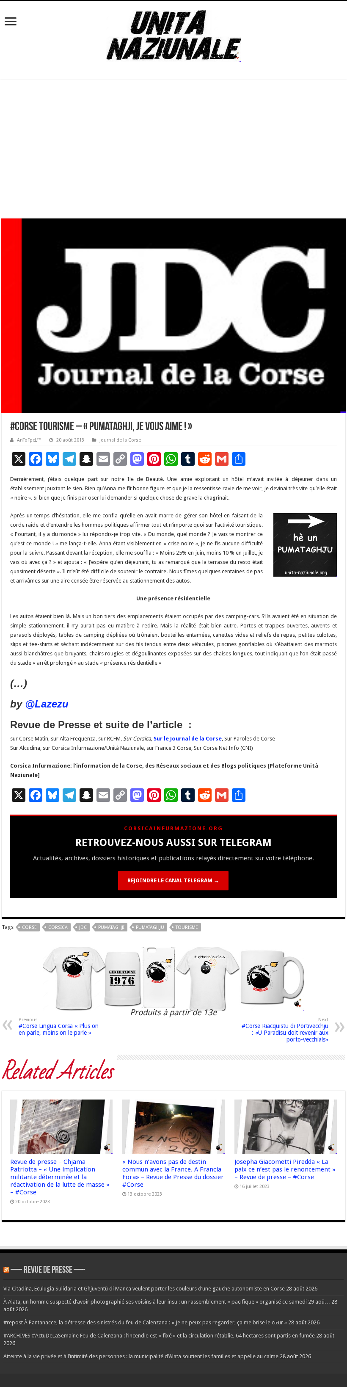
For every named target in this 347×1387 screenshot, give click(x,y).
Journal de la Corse (120, 440)
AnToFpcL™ (29, 440)
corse (29, 927)
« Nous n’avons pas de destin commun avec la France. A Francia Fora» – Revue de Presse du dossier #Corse (173, 1173)
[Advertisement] (173, 148)
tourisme (187, 927)
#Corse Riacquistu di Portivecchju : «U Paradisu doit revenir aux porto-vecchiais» (285, 1030)
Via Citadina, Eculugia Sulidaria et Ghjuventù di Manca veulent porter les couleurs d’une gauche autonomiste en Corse (144, 1288)
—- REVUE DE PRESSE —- (48, 1270)
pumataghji (111, 927)
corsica (58, 927)
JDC (83, 927)
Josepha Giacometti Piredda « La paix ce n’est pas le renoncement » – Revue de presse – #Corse (285, 1169)
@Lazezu (48, 704)
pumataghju (150, 927)
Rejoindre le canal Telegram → (173, 880)
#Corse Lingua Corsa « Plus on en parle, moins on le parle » (59, 1026)
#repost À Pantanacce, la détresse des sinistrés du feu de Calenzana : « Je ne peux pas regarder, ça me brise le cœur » (145, 1322)
